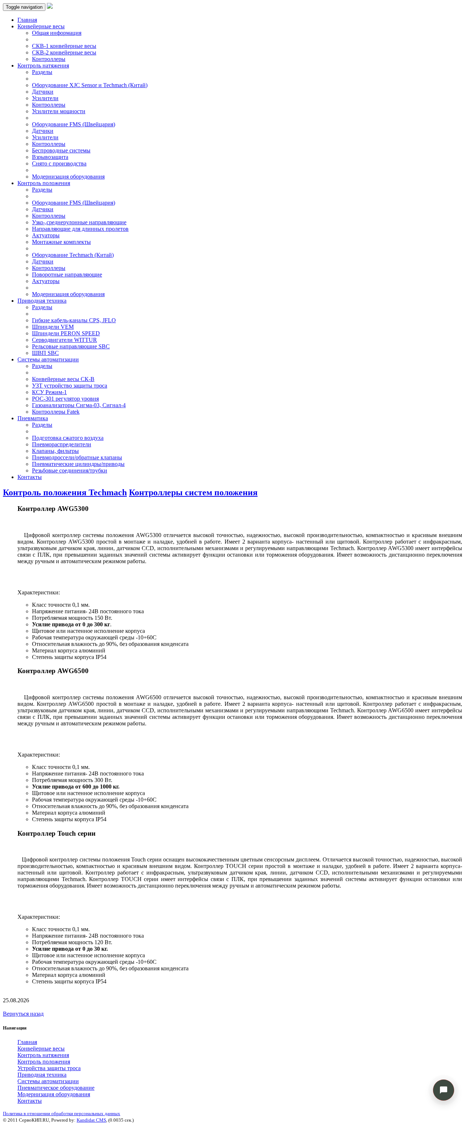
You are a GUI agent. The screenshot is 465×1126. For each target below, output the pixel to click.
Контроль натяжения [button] (43, 65)
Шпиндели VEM (53, 327)
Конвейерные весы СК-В (63, 379)
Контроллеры (48, 59)
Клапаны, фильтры (55, 451)
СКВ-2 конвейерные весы (64, 52)
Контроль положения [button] (43, 183)
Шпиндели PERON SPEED (66, 333)
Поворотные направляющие (67, 274)
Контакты (29, 477)
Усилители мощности (58, 111)
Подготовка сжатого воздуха (68, 438)
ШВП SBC (45, 353)
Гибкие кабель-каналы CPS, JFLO (74, 320)
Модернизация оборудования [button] (53, 1094)
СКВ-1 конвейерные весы (64, 46)
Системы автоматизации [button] (48, 359)
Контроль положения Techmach (65, 492)
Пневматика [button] (32, 418)
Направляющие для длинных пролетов (80, 229)
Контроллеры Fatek (56, 412)
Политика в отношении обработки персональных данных (61, 1113)
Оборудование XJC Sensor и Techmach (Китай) (89, 85)
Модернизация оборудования (68, 176)
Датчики (42, 92)
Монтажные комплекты (61, 242)
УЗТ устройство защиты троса (69, 385)
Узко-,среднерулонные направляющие (79, 222)
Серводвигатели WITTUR (64, 340)
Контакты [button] (29, 1101)
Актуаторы (46, 235)
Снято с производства (59, 163)
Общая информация (56, 33)
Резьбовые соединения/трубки (69, 470)
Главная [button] (27, 1042)
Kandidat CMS (91, 1120)
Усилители (45, 98)
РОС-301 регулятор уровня (65, 399)
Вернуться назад (23, 1014)
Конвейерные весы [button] (41, 26)
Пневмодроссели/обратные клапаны (77, 457)
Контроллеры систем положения (193, 492)
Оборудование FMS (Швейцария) (73, 124)
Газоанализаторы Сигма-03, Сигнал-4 (79, 405)
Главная (27, 20)
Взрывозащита (50, 157)
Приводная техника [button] (41, 301)
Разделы (42, 72)
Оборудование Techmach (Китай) (73, 255)
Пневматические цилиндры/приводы (78, 464)
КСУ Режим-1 (49, 392)
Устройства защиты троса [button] (49, 1068)
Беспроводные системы (61, 150)
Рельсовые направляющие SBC (71, 346)
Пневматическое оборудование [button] (55, 1088)
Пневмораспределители (61, 444)
